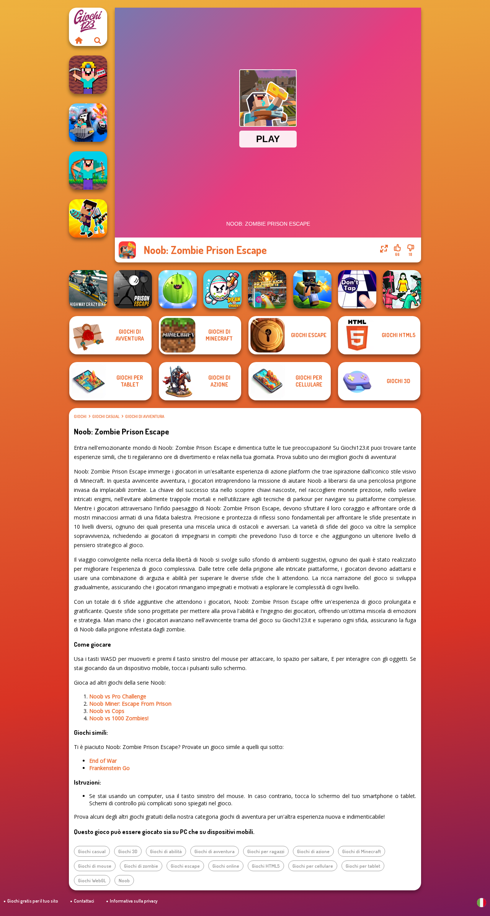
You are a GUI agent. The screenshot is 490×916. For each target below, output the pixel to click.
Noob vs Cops (106, 710)
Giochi (80, 416)
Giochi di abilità (166, 851)
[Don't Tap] (357, 289)
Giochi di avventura (144, 416)
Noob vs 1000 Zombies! (119, 718)
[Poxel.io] (312, 289)
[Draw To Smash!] (222, 289)
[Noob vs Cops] (88, 122)
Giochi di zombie (141, 866)
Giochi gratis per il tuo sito (32, 901)
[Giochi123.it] (78, 40)
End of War (103, 760)
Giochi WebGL (92, 880)
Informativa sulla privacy (133, 901)
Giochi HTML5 (266, 866)
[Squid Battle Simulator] (402, 289)
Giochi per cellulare (312, 866)
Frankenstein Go (109, 768)
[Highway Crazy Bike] (88, 289)
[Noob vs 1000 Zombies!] (88, 170)
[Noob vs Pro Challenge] (88, 218)
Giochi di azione (313, 851)
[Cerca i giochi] (97, 40)
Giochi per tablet (363, 866)
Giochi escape (185, 866)
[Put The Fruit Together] (177, 289)
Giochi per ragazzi (265, 851)
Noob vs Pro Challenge (117, 696)
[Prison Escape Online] (133, 289)
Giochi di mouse (94, 866)
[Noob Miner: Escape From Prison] (88, 75)
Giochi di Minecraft (361, 851)
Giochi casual (105, 416)
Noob (124, 880)
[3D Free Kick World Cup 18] (267, 289)
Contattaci (84, 901)
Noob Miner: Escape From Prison (130, 703)
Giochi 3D (127, 851)
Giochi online (225, 866)
